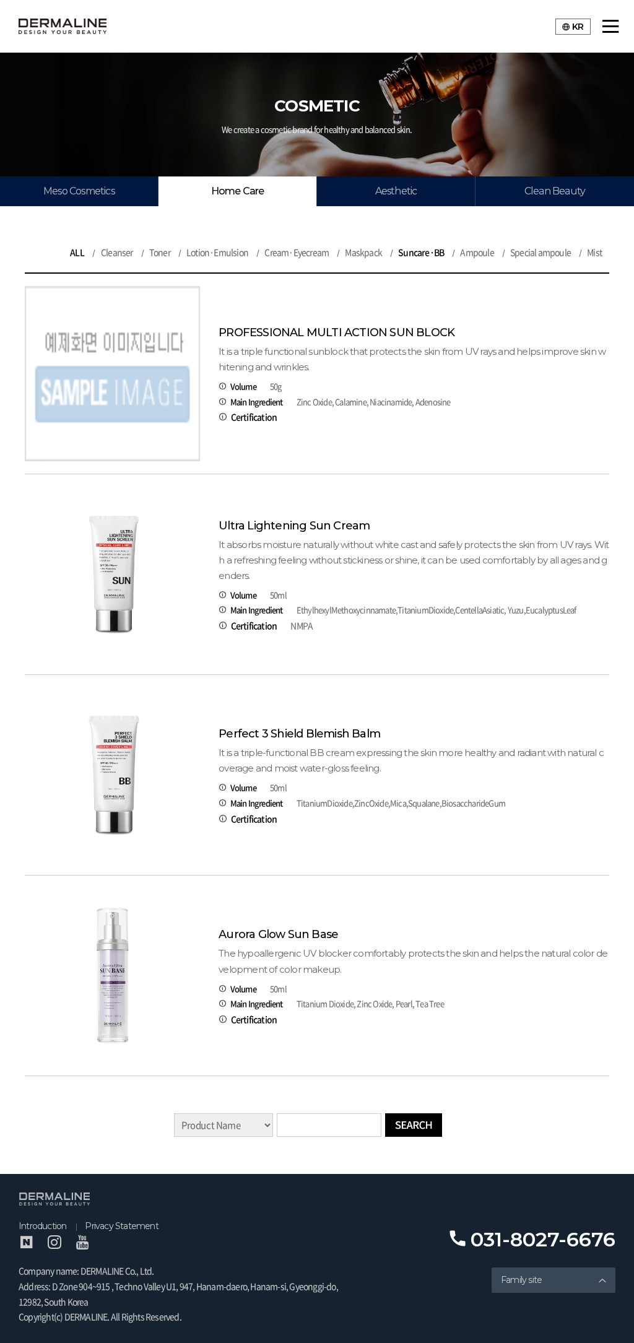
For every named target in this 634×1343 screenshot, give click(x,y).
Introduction (42, 1226)
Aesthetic (396, 191)
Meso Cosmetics (79, 191)
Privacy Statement (121, 1226)
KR (578, 26)
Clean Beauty (554, 191)
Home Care (237, 191)
